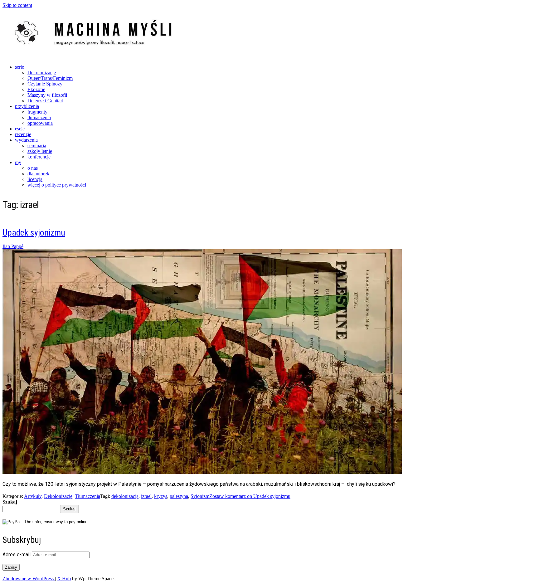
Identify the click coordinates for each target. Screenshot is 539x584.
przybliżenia (27, 106)
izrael (146, 496)
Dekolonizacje (41, 72)
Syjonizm (200, 496)
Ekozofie (36, 89)
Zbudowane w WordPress (28, 578)
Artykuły (32, 496)
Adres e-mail (17, 554)
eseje (20, 128)
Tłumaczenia (87, 496)
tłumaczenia (39, 117)
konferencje (39, 156)
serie (19, 67)
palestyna (179, 496)
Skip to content (17, 5)
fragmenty (37, 111)
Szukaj (9, 501)
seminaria (36, 145)
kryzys (160, 496)
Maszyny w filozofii (47, 95)
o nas (32, 168)
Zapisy (11, 567)
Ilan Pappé (12, 246)
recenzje (23, 134)
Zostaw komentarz (249, 496)
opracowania (40, 123)
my (18, 162)
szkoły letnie (39, 151)
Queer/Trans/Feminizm (50, 78)
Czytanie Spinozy (44, 83)
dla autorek (38, 173)
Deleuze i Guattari (45, 100)
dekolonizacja (124, 496)
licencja (34, 179)
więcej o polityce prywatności (56, 184)
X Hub (64, 578)
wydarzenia (26, 140)
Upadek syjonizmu (33, 232)
